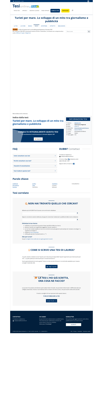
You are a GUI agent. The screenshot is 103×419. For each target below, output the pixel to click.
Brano (30, 26)
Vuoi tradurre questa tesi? (22, 171)
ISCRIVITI (73, 324)
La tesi (16, 26)
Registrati (28, 33)
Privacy (75, 331)
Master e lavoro (34, 10)
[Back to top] (100, 416)
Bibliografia (61, 26)
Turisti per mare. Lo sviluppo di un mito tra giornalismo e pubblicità (38, 122)
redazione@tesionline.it (67, 156)
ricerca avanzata (34, 232)
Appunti (24, 10)
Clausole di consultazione (22, 166)
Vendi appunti (45, 10)
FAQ (71, 331)
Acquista (39, 139)
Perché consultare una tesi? (22, 161)
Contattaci (79, 331)
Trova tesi (17, 10)
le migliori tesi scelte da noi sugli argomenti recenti (39, 239)
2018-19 (76, 126)
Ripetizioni (65, 10)
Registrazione (17, 1)
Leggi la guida (52, 266)
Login (22, 1)
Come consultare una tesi (22, 156)
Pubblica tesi (55, 10)
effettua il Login (20, 33)
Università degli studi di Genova (81, 128)
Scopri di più (51, 301)
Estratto (52, 26)
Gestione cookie (86, 331)
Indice (36, 26)
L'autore (22, 26)
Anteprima (44, 26)
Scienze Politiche (78, 129)
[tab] (35, 156)
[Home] (26, 6)
